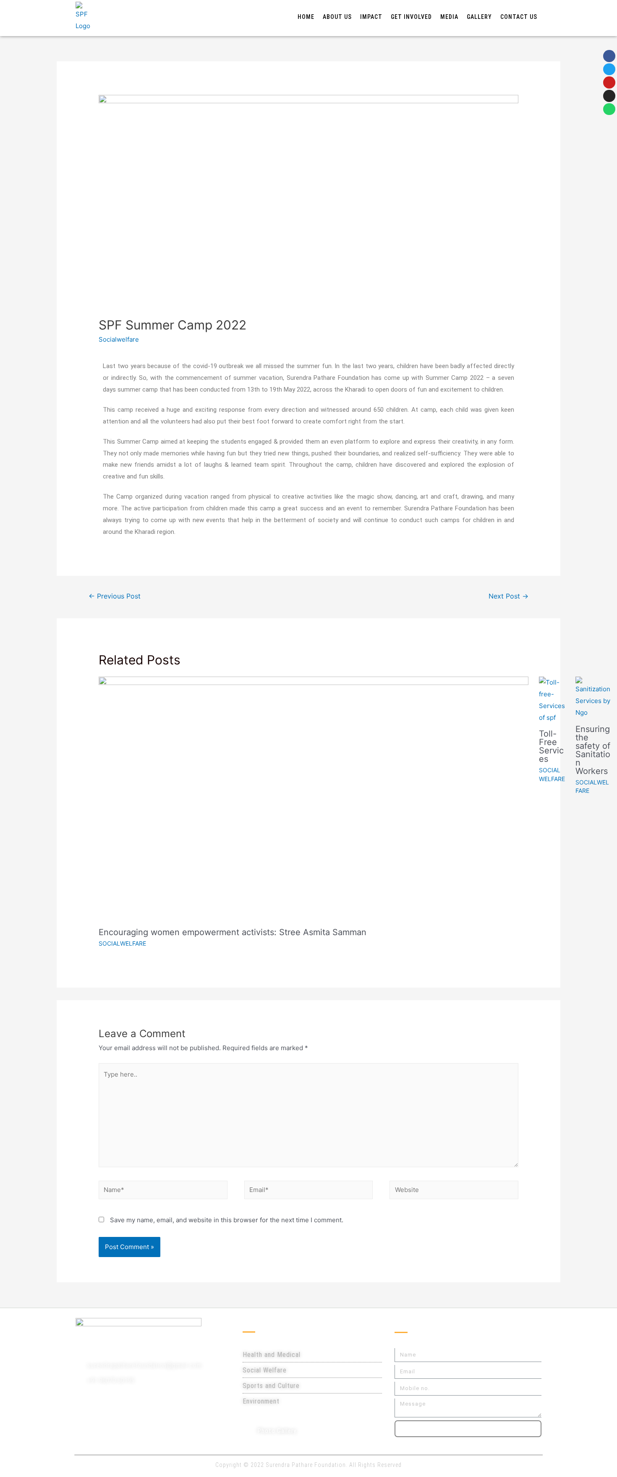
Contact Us (518, 16)
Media (449, 16)
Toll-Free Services (551, 746)
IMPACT (371, 16)
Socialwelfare (119, 339)
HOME (306, 16)
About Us (337, 16)
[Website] (454, 1191)
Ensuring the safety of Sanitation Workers (592, 750)
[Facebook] (609, 56)
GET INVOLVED (411, 16)
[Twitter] (609, 69)
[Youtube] (609, 82)
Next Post (508, 596)
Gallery (479, 16)
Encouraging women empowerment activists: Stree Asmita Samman (232, 932)
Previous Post (115, 596)
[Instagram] (609, 96)
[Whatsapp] (609, 109)
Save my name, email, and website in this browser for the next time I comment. (226, 1220)
